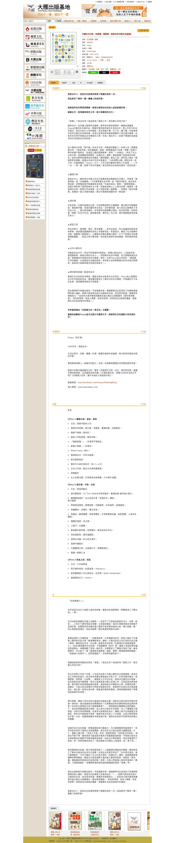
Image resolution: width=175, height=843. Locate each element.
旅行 (102, 69)
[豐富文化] (34, 124)
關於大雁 (137, 21)
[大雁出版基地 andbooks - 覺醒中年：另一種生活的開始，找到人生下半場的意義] (114, 16)
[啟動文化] (34, 78)
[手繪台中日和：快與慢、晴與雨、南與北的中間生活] (77, 67)
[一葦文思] (34, 131)
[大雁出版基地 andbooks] (52, 16)
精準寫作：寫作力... (34, 186)
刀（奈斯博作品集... (34, 205)
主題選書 (93, 21)
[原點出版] (34, 55)
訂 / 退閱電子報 (119, 2)
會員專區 (103, 21)
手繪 (97, 69)
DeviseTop (122, 841)
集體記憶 (113, 69)
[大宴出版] (34, 94)
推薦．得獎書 (82, 21)
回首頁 (150, 2)
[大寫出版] (34, 63)
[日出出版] (34, 86)
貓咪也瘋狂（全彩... (34, 193)
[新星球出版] (34, 70)
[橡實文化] (34, 40)
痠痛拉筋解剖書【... (34, 201)
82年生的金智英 (33, 197)
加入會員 (108, 2)
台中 (119, 69)
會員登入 (100, 2)
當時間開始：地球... (34, 217)
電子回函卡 (130, 2)
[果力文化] (34, 101)
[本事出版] (34, 117)
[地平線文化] (34, 109)
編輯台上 (128, 21)
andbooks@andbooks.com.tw (102, 841)
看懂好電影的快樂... (34, 213)
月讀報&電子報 (68, 21)
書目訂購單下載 (115, 21)
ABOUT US (141, 2)
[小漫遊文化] (34, 138)
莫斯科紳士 (31, 182)
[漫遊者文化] (34, 47)
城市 (107, 69)
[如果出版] (34, 32)
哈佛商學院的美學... (34, 189)
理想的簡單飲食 (33, 209)
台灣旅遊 (92, 69)
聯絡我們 (147, 21)
